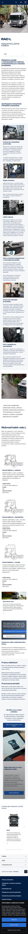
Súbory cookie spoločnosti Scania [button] (14, 636)
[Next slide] (24, 826)
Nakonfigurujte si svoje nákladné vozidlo (13, 768)
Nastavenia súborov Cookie (14, 930)
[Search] (16, 2)
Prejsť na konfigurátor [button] (14, 793)
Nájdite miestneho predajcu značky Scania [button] (14, 725)
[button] (14, 856)
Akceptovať (14, 919)
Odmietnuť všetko (14, 925)
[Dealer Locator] (21, 2)
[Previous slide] (3, 826)
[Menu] (2, 2)
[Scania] (25, 2)
